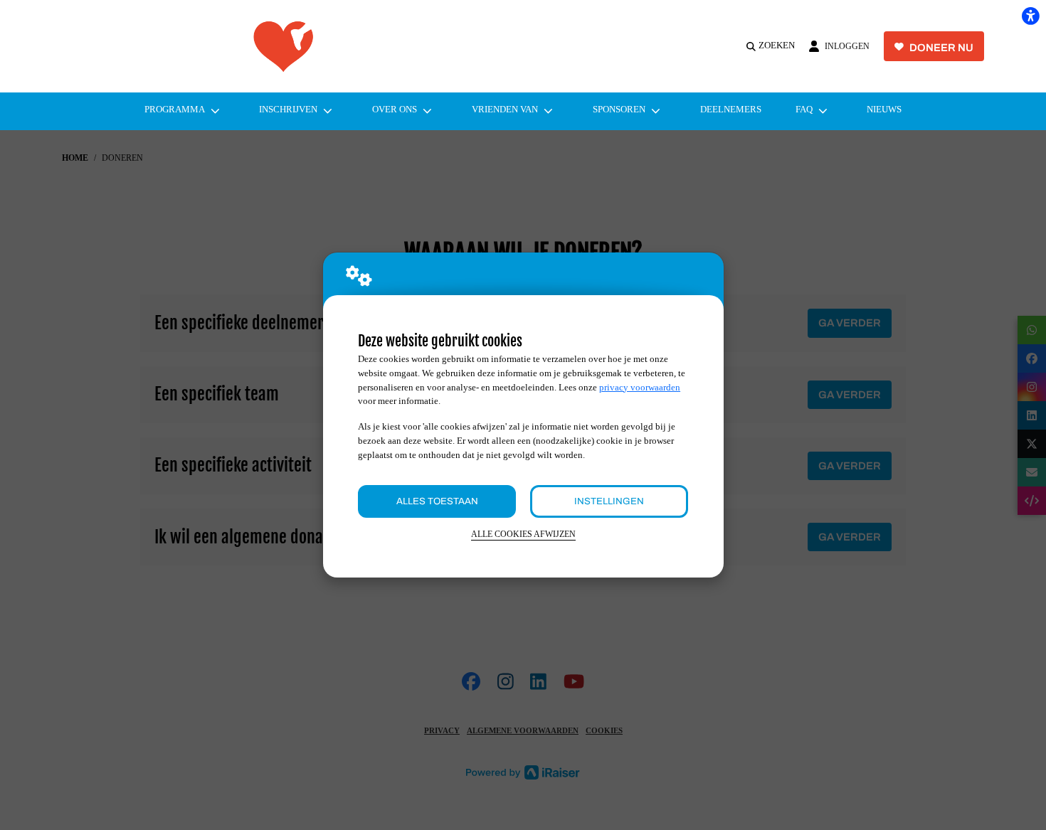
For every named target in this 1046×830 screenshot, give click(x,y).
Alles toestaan (437, 501)
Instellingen (609, 501)
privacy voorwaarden (639, 387)
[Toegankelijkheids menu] (1030, 15)
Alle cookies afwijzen (523, 534)
